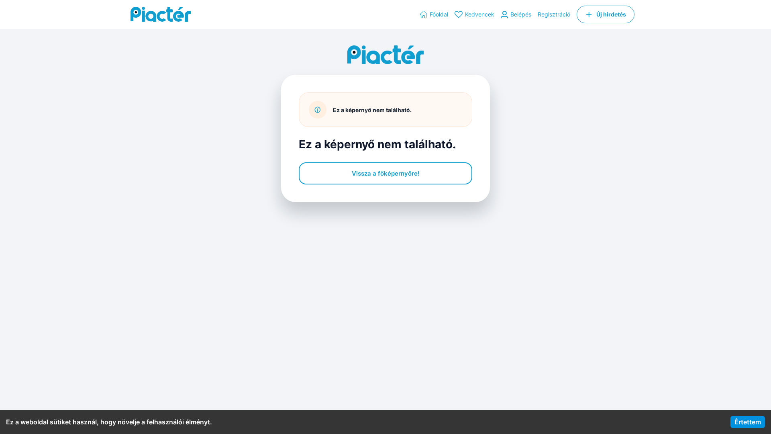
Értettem (747, 422)
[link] (434, 14)
